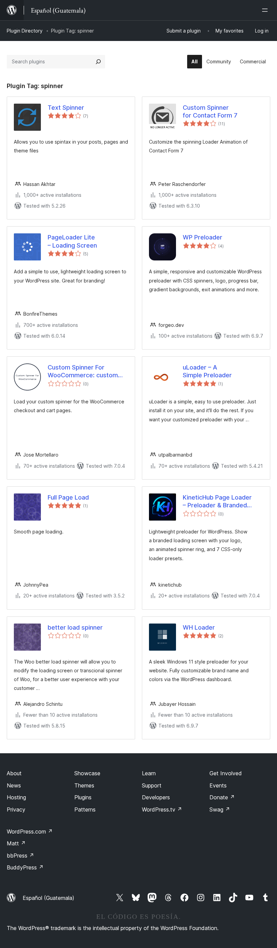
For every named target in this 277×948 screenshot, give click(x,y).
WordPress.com (30, 831)
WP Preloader (202, 237)
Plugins (83, 797)
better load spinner (75, 627)
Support (151, 785)
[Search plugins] (98, 61)
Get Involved (225, 773)
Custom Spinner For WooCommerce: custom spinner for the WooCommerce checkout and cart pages (84, 371)
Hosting (16, 797)
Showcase (87, 773)
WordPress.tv (162, 809)
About (14, 773)
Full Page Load (68, 497)
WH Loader (199, 627)
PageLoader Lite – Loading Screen (72, 241)
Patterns (85, 809)
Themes (84, 785)
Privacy (16, 809)
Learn (149, 773)
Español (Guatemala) (48, 897)
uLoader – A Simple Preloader (207, 371)
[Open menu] (266, 10)
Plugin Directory (25, 31)
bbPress (20, 855)
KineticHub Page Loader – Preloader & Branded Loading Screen (217, 501)
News (14, 785)
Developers (156, 797)
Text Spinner (66, 107)
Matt (16, 843)
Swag (219, 809)
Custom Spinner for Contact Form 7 (210, 111)
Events (218, 785)
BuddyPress (25, 867)
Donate (222, 797)
